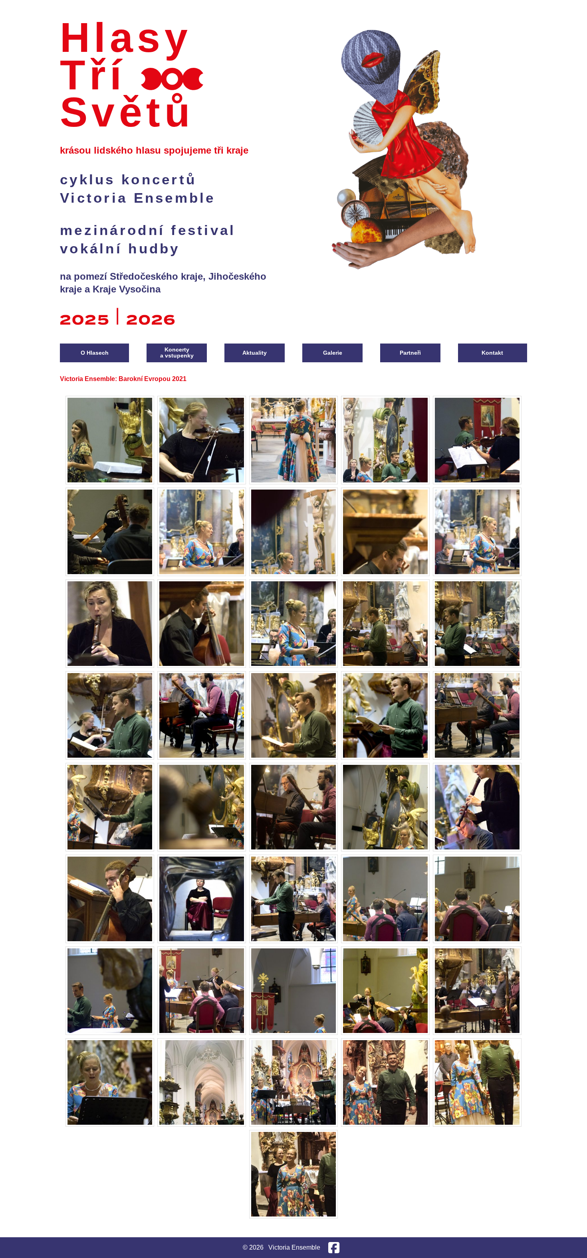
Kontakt (492, 353)
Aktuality (254, 353)
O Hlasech (95, 353)
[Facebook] (333, 1247)
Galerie (332, 353)
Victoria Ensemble (138, 197)
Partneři (410, 353)
